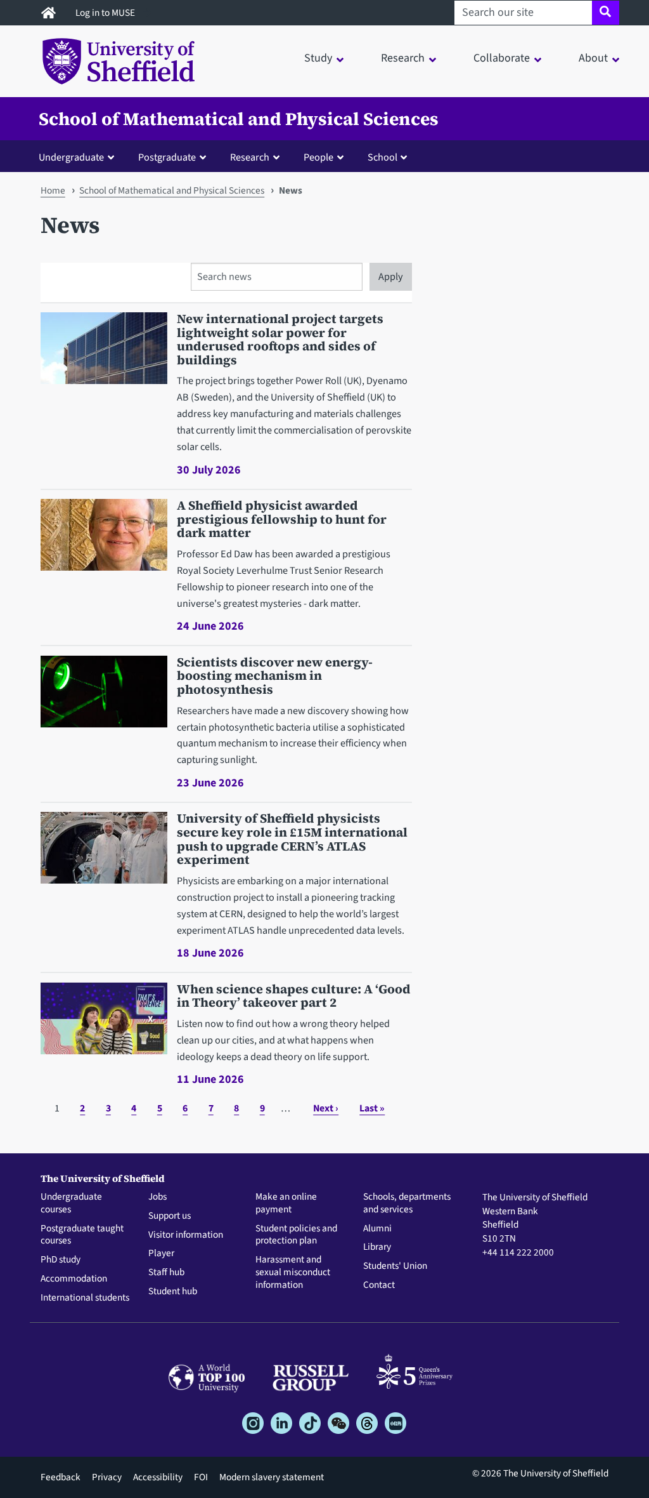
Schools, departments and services (407, 1203)
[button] (79, 157)
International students (85, 1298)
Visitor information (185, 1235)
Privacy (107, 1477)
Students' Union (395, 1266)
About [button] (593, 58)
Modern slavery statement (271, 1477)
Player (161, 1253)
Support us (169, 1216)
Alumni (377, 1229)
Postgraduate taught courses (82, 1235)
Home (53, 190)
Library (377, 1247)
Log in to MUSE (106, 13)
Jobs (157, 1197)
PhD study (60, 1260)
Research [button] (403, 58)
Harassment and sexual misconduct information (292, 1272)
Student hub (172, 1291)
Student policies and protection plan (296, 1235)
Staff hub (166, 1272)
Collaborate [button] (501, 58)
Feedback (60, 1477)
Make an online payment (286, 1203)
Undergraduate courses (71, 1203)
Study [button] (318, 58)
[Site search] (605, 13)
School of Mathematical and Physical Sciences (239, 119)
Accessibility (158, 1477)
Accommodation (74, 1279)
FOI (201, 1477)
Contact (379, 1285)
